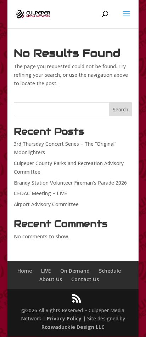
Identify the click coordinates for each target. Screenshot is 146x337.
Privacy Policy (64, 318)
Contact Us (85, 279)
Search (120, 109)
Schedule (110, 270)
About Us (50, 279)
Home (24, 270)
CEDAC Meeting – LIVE (40, 193)
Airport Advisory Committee (46, 204)
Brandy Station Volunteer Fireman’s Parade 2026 (70, 182)
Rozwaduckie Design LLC (73, 327)
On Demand (75, 270)
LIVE (46, 270)
